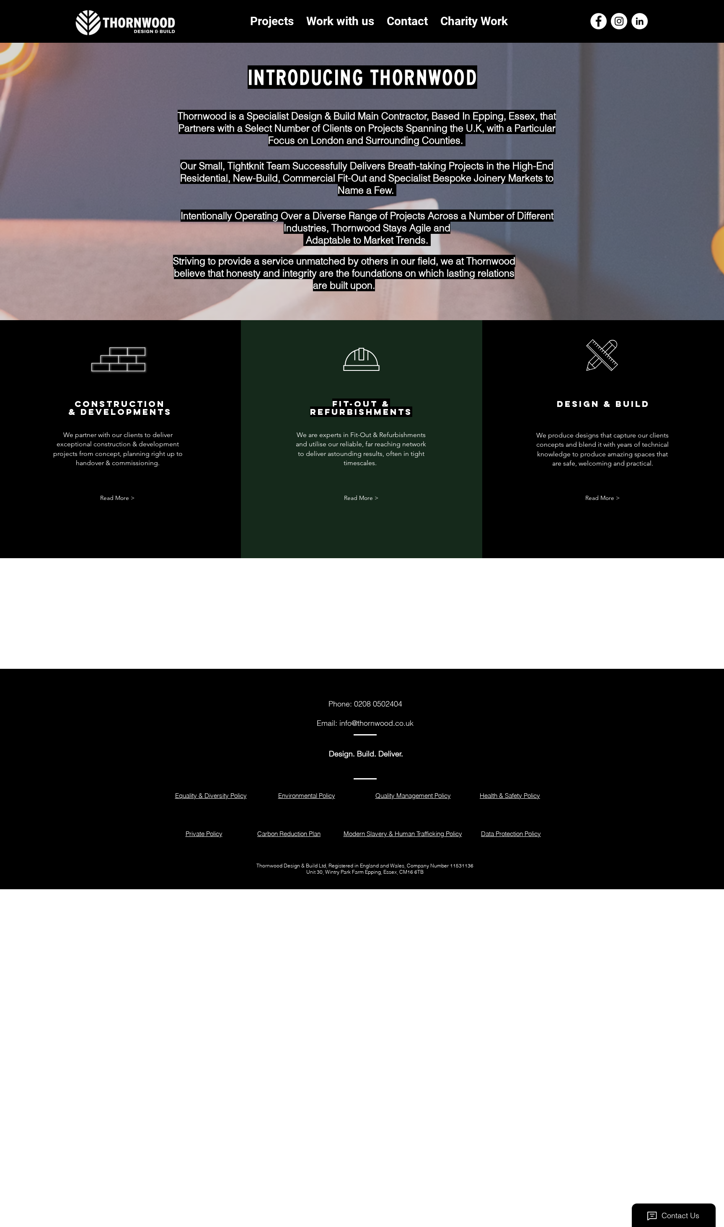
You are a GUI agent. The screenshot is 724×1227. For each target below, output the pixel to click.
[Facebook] (598, 21)
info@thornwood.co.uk (376, 723)
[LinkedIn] (639, 21)
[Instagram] (619, 21)
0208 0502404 (378, 704)
